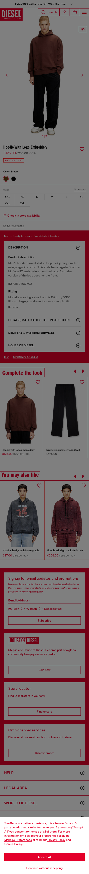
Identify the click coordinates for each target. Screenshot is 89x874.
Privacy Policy (56, 839)
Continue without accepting (44, 868)
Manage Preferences (18, 839)
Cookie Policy (13, 844)
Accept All (44, 857)
